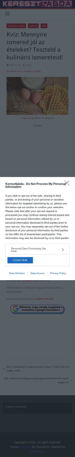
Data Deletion (17, 273)
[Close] (67, 184)
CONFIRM (20, 260)
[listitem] (37, 249)
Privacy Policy (58, 273)
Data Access (37, 273)
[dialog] (37, 228)
